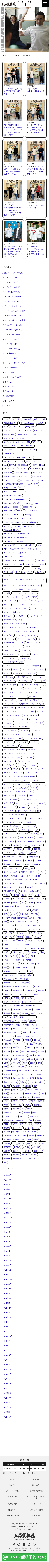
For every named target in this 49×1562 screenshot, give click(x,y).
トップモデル (20, 692)
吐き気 (27, 910)
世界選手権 (39, 837)
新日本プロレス (28, 967)
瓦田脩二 (38, 1055)
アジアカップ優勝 (10, 585)
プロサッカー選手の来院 (13, 329)
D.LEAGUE (40, 423)
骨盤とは (7, 1151)
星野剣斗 (7, 990)
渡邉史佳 (30, 1047)
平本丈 (26, 952)
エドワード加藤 (9, 612)
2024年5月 (7, 1303)
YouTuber (36, 553)
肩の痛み (38, 1090)
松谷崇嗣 (24, 1013)
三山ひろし (7, 834)
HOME (5, 55)
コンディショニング (11, 287)
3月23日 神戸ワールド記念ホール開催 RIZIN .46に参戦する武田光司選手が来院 (36, 129)
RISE (36, 484)
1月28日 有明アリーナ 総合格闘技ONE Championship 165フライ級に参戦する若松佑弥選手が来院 (13, 210)
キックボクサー (20, 616)
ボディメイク (38, 780)
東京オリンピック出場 (11, 1002)
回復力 (6, 914)
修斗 (5, 868)
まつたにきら (20, 572)
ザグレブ (35, 654)
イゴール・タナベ (36, 601)
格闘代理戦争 (8, 1025)
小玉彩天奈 (38, 941)
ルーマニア (22, 807)
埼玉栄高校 (34, 914)
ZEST (21, 557)
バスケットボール (10, 700)
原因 (22, 902)
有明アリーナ (24, 994)
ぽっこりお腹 (8, 572)
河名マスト (7, 1040)
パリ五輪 (31, 711)
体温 (18, 864)
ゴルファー (28, 646)
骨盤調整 (15, 1154)
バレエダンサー (9, 708)
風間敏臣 (7, 1143)
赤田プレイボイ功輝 (10, 1116)
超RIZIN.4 (34, 1116)
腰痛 (42, 1093)
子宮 (5, 937)
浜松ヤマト (7, 1044)
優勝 (32, 868)
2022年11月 (7, 1388)
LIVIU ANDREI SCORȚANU (19, 465)
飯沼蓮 (29, 1143)
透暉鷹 (6, 1124)
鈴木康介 (7, 1132)
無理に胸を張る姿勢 (28, 1051)
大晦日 (31, 918)
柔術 (15, 1017)
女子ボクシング (9, 929)
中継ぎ (32, 845)
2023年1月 (7, 1378)
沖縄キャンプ (36, 1036)
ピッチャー (23, 719)
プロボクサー (28, 757)
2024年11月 (7, 1274)
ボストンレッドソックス (12, 780)
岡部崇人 (32, 948)
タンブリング (17, 688)
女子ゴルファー (9, 925)
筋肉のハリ (13, 1082)
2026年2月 (7, 1203)
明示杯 (36, 986)
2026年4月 (7, 1194)
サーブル (26, 654)
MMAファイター (10, 469)
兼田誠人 (7, 895)
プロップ (34, 753)
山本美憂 (26, 944)
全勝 (21, 876)
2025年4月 (7, 1251)
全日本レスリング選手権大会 (35, 883)
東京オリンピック (27, 998)
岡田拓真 (23, 948)
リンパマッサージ (10, 807)
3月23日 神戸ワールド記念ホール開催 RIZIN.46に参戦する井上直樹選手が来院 (13, 170)
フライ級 (28, 734)
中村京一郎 (40, 841)
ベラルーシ (18, 772)
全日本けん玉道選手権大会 (13, 879)
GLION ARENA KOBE (24, 430)
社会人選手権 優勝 (10, 1070)
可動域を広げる (9, 906)
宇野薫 (11, 937)
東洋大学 (7, 1013)
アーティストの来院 (11, 277)
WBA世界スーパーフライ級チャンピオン (18, 537)
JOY (33, 442)
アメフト (26, 593)
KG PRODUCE (9, 453)
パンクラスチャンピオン (12, 715)
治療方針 (12, 1485)
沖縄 (27, 1036)
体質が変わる (36, 864)
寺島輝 (29, 941)
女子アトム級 (21, 921)
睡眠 (5, 1067)
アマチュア (16, 593)
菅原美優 (41, 1101)
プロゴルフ (21, 750)
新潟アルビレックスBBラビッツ (15, 971)
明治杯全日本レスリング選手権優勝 (16, 979)
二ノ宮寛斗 (7, 849)
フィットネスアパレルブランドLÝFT (16, 727)
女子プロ (20, 925)
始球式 (11, 933)
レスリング (33, 807)
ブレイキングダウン (10, 746)
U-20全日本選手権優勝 (30, 522)
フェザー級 (24, 730)
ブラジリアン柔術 (21, 742)
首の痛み (42, 1143)
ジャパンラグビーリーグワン (14, 662)
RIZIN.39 (36, 503)
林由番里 (41, 1013)
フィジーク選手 (37, 723)
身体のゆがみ (8, 1120)
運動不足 (14, 1124)
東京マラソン (18, 1005)
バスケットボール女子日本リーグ (30, 700)
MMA (41, 465)
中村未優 (15, 845)
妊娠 (5, 933)
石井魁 (11, 1067)
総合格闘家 (16, 1086)
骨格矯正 (17, 1147)
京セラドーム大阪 (10, 853)
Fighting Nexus (30, 427)
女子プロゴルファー (33, 925)
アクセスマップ (36, 1515)
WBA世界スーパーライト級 (13, 541)
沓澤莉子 (20, 1036)
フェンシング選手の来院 (13, 315)
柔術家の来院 (8, 386)
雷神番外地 (40, 1135)
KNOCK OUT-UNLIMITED (14, 461)
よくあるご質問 (36, 1509)
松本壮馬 (15, 1013)
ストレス (7, 673)
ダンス (37, 688)
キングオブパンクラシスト (13, 620)
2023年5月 (7, 1359)
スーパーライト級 (10, 685)
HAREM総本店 (21, 434)
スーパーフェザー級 (25, 681)
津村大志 (37, 1040)
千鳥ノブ (15, 902)
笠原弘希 (7, 1078)
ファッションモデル (22, 723)
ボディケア (27, 780)
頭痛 (29, 1139)
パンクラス (40, 711)
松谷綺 (32, 1013)
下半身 (25, 834)
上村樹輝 (17, 834)
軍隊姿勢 (38, 1120)
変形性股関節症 (9, 918)
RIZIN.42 (16, 507)
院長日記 (6, 405)
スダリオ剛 (25, 669)
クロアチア (33, 631)
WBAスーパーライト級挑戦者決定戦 (16, 534)
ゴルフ (19, 646)
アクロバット (8, 576)
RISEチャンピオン (10, 488)
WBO (6, 549)
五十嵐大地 (18, 849)
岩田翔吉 (41, 948)
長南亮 (34, 1132)
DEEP (6, 427)
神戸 (20, 1070)
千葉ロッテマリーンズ (36, 899)
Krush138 (37, 461)
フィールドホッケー (10, 730)
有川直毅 (14, 994)
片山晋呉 (41, 1051)
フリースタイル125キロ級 (13, 738)
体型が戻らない (9, 864)
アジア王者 (7, 589)
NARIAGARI (22, 469)
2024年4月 (7, 1307)
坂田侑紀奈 (24, 914)
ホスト (27, 772)
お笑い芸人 (41, 560)
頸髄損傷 (36, 1139)
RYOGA (20, 511)
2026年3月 (7, 1198)
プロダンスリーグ (22, 753)
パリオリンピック (10, 711)
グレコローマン (9, 639)
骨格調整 (26, 1147)
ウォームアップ (34, 604)
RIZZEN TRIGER (29, 507)
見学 (19, 1112)
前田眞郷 (7, 899)
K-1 (39, 442)
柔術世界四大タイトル (11, 1021)
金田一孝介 (36, 1128)
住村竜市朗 (18, 860)
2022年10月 (7, 1393)
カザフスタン (8, 616)
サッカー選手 (25, 650)
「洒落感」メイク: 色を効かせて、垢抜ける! (19, 560)
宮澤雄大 (21, 941)
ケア (39, 639)
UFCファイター (28, 526)
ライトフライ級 (25, 799)
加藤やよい (22, 899)
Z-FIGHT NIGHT (10, 557)
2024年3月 (7, 1312)
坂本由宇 (14, 914)
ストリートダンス (38, 669)
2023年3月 (7, 1369)
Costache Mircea (27, 423)
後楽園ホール (8, 960)
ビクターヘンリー (10, 719)
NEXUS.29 (8, 472)
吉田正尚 (20, 906)
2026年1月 (7, 1208)
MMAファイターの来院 (12, 272)
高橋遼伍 (7, 1158)
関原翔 (24, 1135)
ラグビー (37, 799)
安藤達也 (38, 937)
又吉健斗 (30, 902)
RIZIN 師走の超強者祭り (12, 503)
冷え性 (37, 895)
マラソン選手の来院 (11, 367)
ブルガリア (34, 742)
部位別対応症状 (36, 1491)
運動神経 (23, 1124)
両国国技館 (21, 841)
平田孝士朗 (13, 956)
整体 (10, 967)
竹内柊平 (38, 1074)
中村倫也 (7, 845)
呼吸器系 (35, 910)
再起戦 (23, 895)
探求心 (39, 964)
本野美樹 (35, 994)
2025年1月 (7, 1265)
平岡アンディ (17, 952)
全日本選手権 (31, 887)
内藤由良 (15, 895)
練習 (35, 1086)
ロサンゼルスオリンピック (13, 822)
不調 (40, 834)
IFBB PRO (33, 434)
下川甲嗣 (33, 834)
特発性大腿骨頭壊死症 (19, 1055)
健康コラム (12, 1509)
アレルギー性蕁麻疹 (30, 597)
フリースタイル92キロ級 (33, 738)
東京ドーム (7, 1005)
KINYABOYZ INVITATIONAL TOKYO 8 (18, 457)
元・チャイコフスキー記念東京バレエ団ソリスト (21, 872)
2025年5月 (7, 1246)
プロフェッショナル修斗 (12, 757)
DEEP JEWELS (15, 427)
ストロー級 (32, 673)
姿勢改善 (32, 933)
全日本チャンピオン (32, 879)
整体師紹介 (36, 1485)
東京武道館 (27, 1009)
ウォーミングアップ (19, 604)
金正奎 (27, 1128)
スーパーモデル (39, 677)
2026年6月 (7, 1184)
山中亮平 (17, 944)
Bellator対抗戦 (39, 419)
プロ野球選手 (17, 769)
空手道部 (29, 1074)
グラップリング (31, 635)
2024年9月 (7, 1284)
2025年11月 (7, 1217)
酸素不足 (38, 1124)
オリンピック (35, 612)
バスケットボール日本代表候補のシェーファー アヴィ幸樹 (24, 704)
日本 (30, 971)
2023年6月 (7, 1355)
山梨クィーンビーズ (10, 948)
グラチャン (19, 635)
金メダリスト (17, 1128)
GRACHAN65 (9, 434)
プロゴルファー (32, 750)
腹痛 (20, 1097)
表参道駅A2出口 (9, 1112)
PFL (16, 480)
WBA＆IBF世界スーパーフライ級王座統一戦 (19, 545)
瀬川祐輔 (15, 1051)
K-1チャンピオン (29, 449)
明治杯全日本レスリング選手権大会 (16, 983)
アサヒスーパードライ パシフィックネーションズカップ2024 (24, 580)
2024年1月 (7, 1322)
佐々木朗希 (28, 860)
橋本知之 (26, 1032)
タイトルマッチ (39, 685)
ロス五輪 (28, 822)
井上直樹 (28, 849)
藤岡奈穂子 (37, 1105)
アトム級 (7, 593)
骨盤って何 (36, 1147)
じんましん (36, 568)
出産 (43, 895)
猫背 (30, 1055)
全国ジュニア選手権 (33, 876)
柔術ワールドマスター (27, 1017)
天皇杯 (11, 921)
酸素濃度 (7, 1128)
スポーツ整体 (8, 677)
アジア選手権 (18, 589)
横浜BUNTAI (17, 1028)
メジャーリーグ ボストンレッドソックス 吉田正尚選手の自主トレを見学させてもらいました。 (36, 251)
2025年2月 (7, 1260)
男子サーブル (15, 1063)
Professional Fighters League (31, 480)
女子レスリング (34, 929)
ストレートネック (18, 673)
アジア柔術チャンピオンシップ (29, 585)
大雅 (5, 921)
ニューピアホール (10, 696)
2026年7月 (7, 1179)
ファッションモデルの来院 (13, 310)
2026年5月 (7, 1189)
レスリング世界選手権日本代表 (14, 815)
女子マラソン (22, 929)
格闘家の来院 (8, 391)
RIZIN (21, 488)
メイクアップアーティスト (23, 792)
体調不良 (26, 864)
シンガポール (25, 658)
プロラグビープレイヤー (25, 761)
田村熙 (6, 1063)
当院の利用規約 (12, 1515)
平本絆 (34, 952)
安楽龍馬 (29, 937)
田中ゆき (30, 1059)
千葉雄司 (7, 902)
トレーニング (32, 692)
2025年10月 (7, 1222)
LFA (5, 465)
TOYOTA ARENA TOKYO (13, 514)
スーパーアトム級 (10, 681)
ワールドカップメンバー (12, 826)
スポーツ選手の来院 (11, 291)
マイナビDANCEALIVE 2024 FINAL (17, 784)
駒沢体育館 (7, 1147)
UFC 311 (7, 526)
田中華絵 (39, 1059)
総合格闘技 (27, 1086)
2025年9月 (7, 1227)
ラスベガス (19, 803)
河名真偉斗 (18, 1040)
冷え (30, 895)
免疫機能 (14, 876)
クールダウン (8, 635)
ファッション (8, 723)
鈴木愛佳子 (16, 1132)
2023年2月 (7, 1374)
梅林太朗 (26, 1025)
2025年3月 (7, 1255)
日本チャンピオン (10, 975)
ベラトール (7, 772)
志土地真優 (27, 960)
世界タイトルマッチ (10, 837)
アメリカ (35, 593)
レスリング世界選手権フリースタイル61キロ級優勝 (21, 811)
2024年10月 (7, 1279)
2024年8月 (7, 1288)
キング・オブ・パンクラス (13, 627)
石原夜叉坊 (21, 1067)
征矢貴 (31, 956)
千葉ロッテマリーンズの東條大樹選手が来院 (36, 89)
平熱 (5, 956)
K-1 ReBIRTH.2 (9, 446)
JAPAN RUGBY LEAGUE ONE (14, 438)
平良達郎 (23, 956)
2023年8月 (7, 1345)
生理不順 (7, 1059)
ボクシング (7, 776)
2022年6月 (7, 1412)
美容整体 (15, 1090)
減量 (14, 1047)
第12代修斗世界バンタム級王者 (23, 1078)
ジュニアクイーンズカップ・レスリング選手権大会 (21, 666)
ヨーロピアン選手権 (10, 799)
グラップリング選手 (11, 282)
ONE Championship (22, 472)
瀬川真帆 (7, 1051)
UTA (38, 526)
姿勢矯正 (41, 933)
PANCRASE (8, 480)
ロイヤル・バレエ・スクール (14, 818)
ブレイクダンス (9, 750)
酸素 (30, 1124)
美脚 (22, 1090)
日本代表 (22, 975)
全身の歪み (23, 891)
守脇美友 (20, 937)
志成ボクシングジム (10, 964)
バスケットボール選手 (12, 296)
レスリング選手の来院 (12, 377)
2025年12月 (7, 1213)
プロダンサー (8, 753)
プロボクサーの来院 (11, 339)
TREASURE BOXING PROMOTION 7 (17, 518)
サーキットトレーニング (12, 654)
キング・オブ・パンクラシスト (14, 624)
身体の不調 (19, 1120)
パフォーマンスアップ (12, 306)
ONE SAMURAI (38, 472)
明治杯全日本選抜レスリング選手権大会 (18, 986)
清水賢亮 (7, 1047)
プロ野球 (7, 769)
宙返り (6, 941)
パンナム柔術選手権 (30, 715)
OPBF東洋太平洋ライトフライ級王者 (17, 476)
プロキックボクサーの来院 (14, 320)
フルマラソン (8, 742)
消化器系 (38, 1044)
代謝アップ (23, 856)
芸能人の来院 (8, 400)
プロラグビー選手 (10, 344)
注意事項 (28, 1040)
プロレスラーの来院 (11, 348)
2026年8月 (7, 1175)
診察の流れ (12, 1496)
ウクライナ (7, 608)
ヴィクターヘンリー (26, 830)
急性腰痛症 (24, 964)
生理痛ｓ (15, 1059)
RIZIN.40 (7, 507)
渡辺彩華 (21, 1047)
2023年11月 (7, 1331)
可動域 (38, 902)
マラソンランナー (38, 784)
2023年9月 (7, 1341)
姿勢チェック (21, 933)
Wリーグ (7, 553)
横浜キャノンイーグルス (12, 1032)
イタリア (7, 604)
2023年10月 (7, 1336)
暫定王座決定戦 (30, 990)
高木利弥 (33, 1154)
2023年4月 (7, 1364)
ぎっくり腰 (18, 564)
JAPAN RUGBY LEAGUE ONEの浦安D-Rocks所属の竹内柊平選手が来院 (35, 170)
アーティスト (23, 601)
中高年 (40, 845)
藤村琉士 (7, 1109)
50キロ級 (7, 419)
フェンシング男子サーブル (13, 734)
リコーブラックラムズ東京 (35, 803)
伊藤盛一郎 (7, 860)
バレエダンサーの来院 (12, 301)
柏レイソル (7, 1017)
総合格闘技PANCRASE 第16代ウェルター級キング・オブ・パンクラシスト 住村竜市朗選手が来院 (13, 130)
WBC (39, 545)
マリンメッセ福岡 (22, 788)
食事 (14, 1143)
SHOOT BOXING (31, 511)
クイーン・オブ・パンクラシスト (15, 631)
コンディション (9, 646)
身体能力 (29, 1120)
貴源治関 (27, 1112)
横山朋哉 (7, 1028)
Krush (28, 461)
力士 (14, 899)
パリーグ (22, 711)
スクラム (15, 669)
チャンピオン (8, 692)
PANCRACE (36, 476)
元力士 (42, 872)
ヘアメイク (28, 769)
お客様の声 (12, 1504)
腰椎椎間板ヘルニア (32, 1093)
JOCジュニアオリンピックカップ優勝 (17, 442)
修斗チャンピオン (15, 868)
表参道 (29, 1109)
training (27, 514)
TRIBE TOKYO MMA (11, 522)
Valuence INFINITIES (12, 530)
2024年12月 (7, 1269)
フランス (37, 734)
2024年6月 (7, 1298)
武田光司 (35, 1032)
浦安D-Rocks (19, 1044)
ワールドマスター (10, 830)
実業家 (13, 941)
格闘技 (18, 1025)
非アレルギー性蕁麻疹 (11, 1139)
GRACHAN (38, 430)
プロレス (22, 765)
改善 (5, 967)
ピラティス (33, 719)
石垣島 (29, 1067)
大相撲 (39, 918)
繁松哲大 (7, 1090)
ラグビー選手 (8, 803)
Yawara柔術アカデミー (21, 553)
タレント (7, 688)
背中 (5, 1093)
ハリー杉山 (23, 696)
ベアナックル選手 (10, 358)
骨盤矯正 (7, 1154)
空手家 (20, 1074)
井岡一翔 (37, 849)
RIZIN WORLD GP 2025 (13, 495)
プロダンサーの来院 (11, 334)
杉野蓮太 (7, 998)
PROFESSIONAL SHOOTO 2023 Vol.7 (18, 484)
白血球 (32, 1063)
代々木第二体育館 (10, 856)
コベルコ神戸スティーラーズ (14, 643)
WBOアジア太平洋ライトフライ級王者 (24, 549)
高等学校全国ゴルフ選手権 (21, 1158)
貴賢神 (34, 1112)
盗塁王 (40, 1063)
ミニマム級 (7, 792)
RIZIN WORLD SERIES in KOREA (16, 499)
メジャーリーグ (9, 795)
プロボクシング (9, 761)
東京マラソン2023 (32, 1005)
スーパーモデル (40, 681)
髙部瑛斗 (37, 1158)
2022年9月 (7, 1397)
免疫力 (6, 876)
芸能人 (6, 1101)
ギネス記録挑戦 (30, 627)
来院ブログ (15, 55)
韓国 (23, 1139)
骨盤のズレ (16, 1151)
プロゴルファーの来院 (12, 325)
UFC (42, 522)
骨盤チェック (38, 1151)
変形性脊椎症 (22, 918)
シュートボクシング (11, 658)
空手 (14, 1074)
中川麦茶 (31, 841)
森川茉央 (35, 1025)
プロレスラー (32, 765)
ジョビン (7, 669)
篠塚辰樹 (23, 1082)
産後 (22, 1059)
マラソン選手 (8, 788)
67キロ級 (16, 419)
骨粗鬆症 (24, 1154)
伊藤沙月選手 (34, 856)
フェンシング (35, 730)
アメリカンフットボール (12, 597)
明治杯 (30, 975)
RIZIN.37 (27, 503)
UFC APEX (16, 526)
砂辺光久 (38, 1067)
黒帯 (5, 1162)
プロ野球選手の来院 (11, 353)
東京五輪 (7, 1009)
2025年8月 (7, 1232)
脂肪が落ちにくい (15, 1093)
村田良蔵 (15, 998)
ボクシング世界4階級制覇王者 (24, 776)
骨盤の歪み (27, 1151)
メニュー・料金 (12, 1491)
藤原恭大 (28, 1105)
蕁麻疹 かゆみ (16, 1105)
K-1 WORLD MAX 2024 (12, 449)
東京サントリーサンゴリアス (32, 1002)
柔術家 (24, 1021)
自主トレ (28, 1097)
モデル (31, 795)
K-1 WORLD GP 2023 (26, 446)
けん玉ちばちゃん (38, 564)
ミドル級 (34, 788)
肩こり (29, 1090)
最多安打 (41, 990)
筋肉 (5, 1082)
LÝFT (35, 465)
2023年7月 (7, 1350)
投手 (32, 964)
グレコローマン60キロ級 (26, 639)
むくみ (30, 572)
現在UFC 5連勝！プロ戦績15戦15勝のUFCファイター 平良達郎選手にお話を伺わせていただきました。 (13, 251)
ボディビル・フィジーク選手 (14, 362)
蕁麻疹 (6, 1105)
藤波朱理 (15, 1109)
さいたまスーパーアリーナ (13, 568)
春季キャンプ (17, 990)
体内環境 (38, 860)
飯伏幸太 (21, 1143)
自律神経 (37, 1097)
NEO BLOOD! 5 (36, 469)
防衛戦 (31, 1135)
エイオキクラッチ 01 (21, 608)
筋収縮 (39, 1078)
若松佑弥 (14, 1101)
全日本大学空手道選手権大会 (14, 887)
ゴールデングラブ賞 (11, 650)
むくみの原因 (39, 572)
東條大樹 (37, 1009)
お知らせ (36, 1479)
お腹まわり (7, 564)
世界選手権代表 (9, 841)
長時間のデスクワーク (11, 1135)
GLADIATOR (8, 430)
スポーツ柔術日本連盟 (23, 677)
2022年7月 (7, 1407)
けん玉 (27, 564)
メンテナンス (22, 795)
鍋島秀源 (26, 1132)
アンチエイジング (10, 601)
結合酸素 (7, 1086)
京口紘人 (22, 853)
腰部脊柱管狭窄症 (10, 1097)
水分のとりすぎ (9, 1036)
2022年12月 (7, 1383)
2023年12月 (7, 1326)
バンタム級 (21, 708)
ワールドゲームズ (29, 826)
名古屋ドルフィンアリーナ (13, 910)
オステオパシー (22, 612)
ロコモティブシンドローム (36, 818)
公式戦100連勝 (34, 891)
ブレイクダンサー (26, 746)
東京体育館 (16, 1009)
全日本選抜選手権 (10, 891)
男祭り (25, 1063)
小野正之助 (7, 944)
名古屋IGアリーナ (32, 906)
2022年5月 (7, 1416)
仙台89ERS (32, 853)
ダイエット (28, 688)
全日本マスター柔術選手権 (13, 883)
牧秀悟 (6, 1055)
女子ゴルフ (33, 921)
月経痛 (6, 994)
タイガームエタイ (25, 685)
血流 (22, 1109)
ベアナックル (39, 769)
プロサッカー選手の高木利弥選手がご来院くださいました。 (13, 91)
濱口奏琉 (39, 1047)
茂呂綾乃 (23, 1101)
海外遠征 (29, 1044)
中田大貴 (24, 845)
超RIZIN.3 (24, 1116)
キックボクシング (35, 616)
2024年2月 (7, 1317)
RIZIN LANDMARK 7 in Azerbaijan (17, 492)
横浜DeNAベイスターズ (33, 1028)
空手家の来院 (8, 396)
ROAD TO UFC (9, 511)
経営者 (41, 1082)
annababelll (27, 419)
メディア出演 (8, 372)
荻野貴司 (32, 1101)
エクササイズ (36, 608)
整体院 (17, 967)
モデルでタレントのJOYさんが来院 (36, 206)
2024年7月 (7, 1293)
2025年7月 (7, 1236)
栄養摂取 (32, 1021)
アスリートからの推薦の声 (36, 1497)
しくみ (26, 568)
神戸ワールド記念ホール (33, 1070)
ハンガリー (33, 696)
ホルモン (35, 772)
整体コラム (7, 381)
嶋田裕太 (7, 952)
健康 (26, 868)
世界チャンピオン (26, 837)
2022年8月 (7, 1402)
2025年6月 (7, 1241)
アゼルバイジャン (32, 589)
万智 (37, 830)
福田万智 (7, 1074)
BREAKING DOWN (11, 423)
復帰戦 (18, 960)
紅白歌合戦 (33, 1082)
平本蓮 (41, 952)
